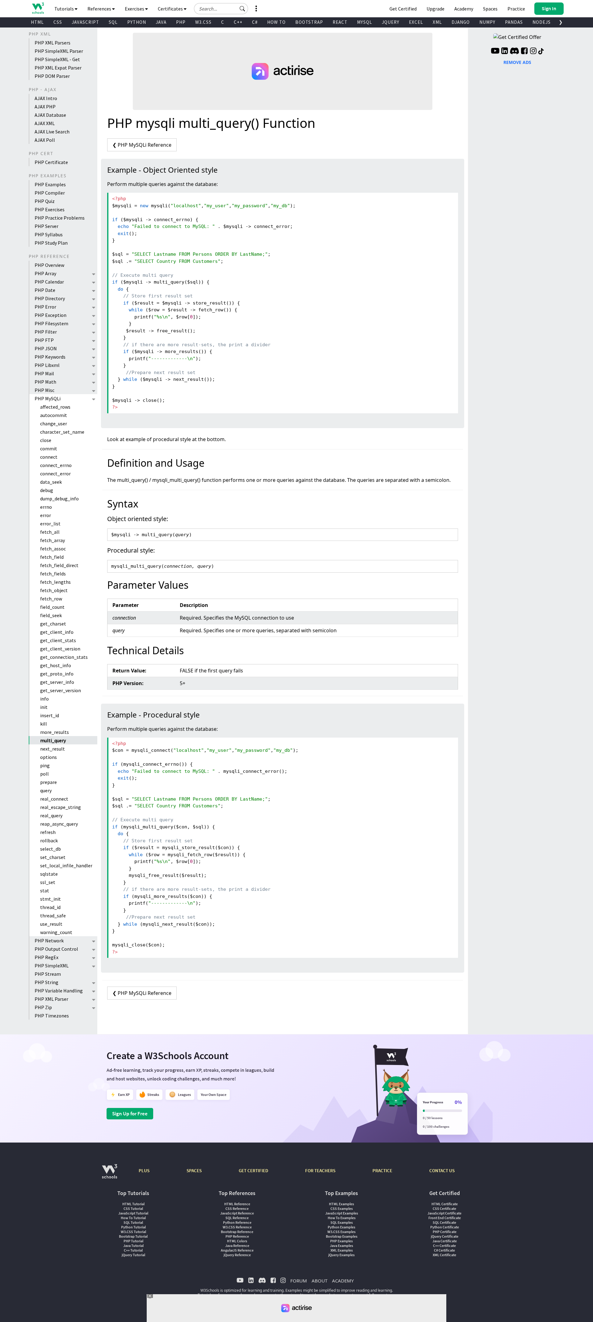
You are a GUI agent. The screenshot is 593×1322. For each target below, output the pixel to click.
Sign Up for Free (130, 1113)
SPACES (194, 1170)
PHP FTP (44, 340)
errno (46, 507)
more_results (54, 732)
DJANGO (461, 22)
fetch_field (52, 557)
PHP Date (45, 290)
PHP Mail (44, 373)
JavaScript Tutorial (133, 1213)
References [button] (99, 9)
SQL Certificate (444, 1222)
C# (255, 22)
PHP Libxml (47, 365)
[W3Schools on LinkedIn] (504, 51)
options (48, 757)
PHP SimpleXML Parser (59, 51)
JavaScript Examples (341, 1213)
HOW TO (276, 22)
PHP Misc (44, 390)
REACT (340, 22)
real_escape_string (60, 807)
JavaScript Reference (237, 1213)
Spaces (490, 9)
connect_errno (56, 465)
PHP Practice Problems (60, 218)
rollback (49, 840)
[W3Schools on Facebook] (524, 51)
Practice (516, 9)
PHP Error (45, 307)
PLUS (144, 1170)
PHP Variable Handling (59, 990)
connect (48, 457)
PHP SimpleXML (52, 965)
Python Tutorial (133, 1227)
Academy (463, 9)
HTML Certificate (444, 1204)
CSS (57, 22)
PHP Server (46, 226)
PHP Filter (46, 332)
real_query (51, 815)
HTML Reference (237, 1204)
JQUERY (390, 22)
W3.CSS (203, 22)
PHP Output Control (56, 949)
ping (45, 765)
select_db (50, 849)
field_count (52, 607)
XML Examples (341, 1250)
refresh (48, 832)
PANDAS (514, 22)
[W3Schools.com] (109, 1174)
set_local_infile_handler (66, 865)
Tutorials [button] (64, 9)
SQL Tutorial (133, 1222)
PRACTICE (382, 1170)
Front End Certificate (444, 1217)
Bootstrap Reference (237, 1231)
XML (437, 22)
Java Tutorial (133, 1245)
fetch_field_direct (59, 565)
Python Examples (341, 1227)
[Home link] (37, 8)
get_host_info (55, 665)
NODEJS (541, 22)
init (44, 707)
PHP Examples (50, 184)
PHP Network (49, 940)
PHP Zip (43, 1007)
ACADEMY (343, 1281)
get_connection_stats (64, 657)
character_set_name (62, 432)
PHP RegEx (46, 957)
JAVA (161, 22)
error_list (50, 523)
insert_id (49, 715)
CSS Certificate (444, 1208)
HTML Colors (237, 1241)
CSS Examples (341, 1208)
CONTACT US (442, 1170)
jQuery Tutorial (133, 1255)
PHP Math (45, 382)
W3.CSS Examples (341, 1231)
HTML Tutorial (133, 1204)
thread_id (50, 907)
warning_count (56, 932)
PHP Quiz (45, 201)
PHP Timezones (52, 1016)
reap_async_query (59, 824)
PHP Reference (237, 1236)
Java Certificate (444, 1241)
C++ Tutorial (133, 1250)
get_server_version (60, 690)
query (46, 790)
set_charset (52, 857)
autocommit (53, 415)
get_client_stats (58, 640)
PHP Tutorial (133, 1241)
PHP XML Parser (51, 999)
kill (43, 724)
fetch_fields (53, 573)
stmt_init (50, 899)
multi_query (53, 740)
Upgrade (435, 9)
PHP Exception (50, 315)
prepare (48, 782)
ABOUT (319, 1281)
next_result (52, 749)
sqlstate (49, 874)
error (45, 515)
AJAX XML (45, 123)
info (44, 699)
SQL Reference (237, 1217)
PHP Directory (50, 298)
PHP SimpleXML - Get (57, 59)
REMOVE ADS (517, 62)
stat (44, 890)
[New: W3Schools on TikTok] (541, 51)
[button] (242, 8)
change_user (53, 423)
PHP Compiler (50, 193)
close (45, 440)
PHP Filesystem (51, 323)
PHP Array (45, 273)
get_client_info (57, 632)
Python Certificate (444, 1227)
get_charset (53, 624)
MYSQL (364, 22)
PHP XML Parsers (52, 43)
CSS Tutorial (133, 1208)
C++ (238, 22)
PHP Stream (48, 974)
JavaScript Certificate (444, 1213)
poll (44, 774)
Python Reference (237, 1222)
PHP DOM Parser (52, 76)
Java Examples (341, 1245)
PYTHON (136, 22)
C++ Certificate (444, 1245)
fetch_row (51, 599)
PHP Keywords (50, 357)
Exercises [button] (135, 9)
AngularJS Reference (237, 1250)
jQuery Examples (341, 1255)
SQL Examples (341, 1222)
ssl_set (47, 882)
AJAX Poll (45, 140)
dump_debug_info (59, 498)
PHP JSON (46, 348)
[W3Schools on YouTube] (495, 51)
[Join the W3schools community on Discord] (514, 51)
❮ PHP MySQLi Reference (141, 144)
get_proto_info (57, 674)
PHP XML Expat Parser (58, 68)
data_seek (51, 482)
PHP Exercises (50, 209)
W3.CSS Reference (237, 1227)
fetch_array (52, 540)
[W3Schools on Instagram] (533, 51)
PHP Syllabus (49, 234)
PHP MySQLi (48, 398)
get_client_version (60, 649)
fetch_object (54, 590)
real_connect (54, 799)
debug (46, 490)
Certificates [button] (171, 9)
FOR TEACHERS (320, 1170)
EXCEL (416, 22)
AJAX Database (50, 115)
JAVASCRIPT (85, 22)
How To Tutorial (133, 1217)
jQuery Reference (237, 1255)
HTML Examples (341, 1204)
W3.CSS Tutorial (133, 1231)
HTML (37, 22)
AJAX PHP (45, 106)
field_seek (51, 615)
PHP (181, 22)
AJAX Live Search (52, 131)
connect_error (55, 473)
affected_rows (55, 407)
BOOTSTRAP (309, 22)
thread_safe (53, 915)
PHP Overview (49, 265)
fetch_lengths (55, 582)
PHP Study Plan (51, 243)
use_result (51, 924)
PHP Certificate (51, 162)
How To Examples (341, 1217)
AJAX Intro (46, 98)
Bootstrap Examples (341, 1236)
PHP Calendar (49, 282)
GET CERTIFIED (253, 1170)
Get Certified (403, 9)
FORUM (298, 1281)
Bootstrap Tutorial (133, 1236)
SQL (113, 22)
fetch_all (50, 532)
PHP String (46, 982)
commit (48, 448)
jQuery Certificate (444, 1236)
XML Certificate (444, 1255)
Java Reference (237, 1245)
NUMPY (487, 22)
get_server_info (57, 682)
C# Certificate (444, 1250)
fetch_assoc (53, 548)
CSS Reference (237, 1208)
